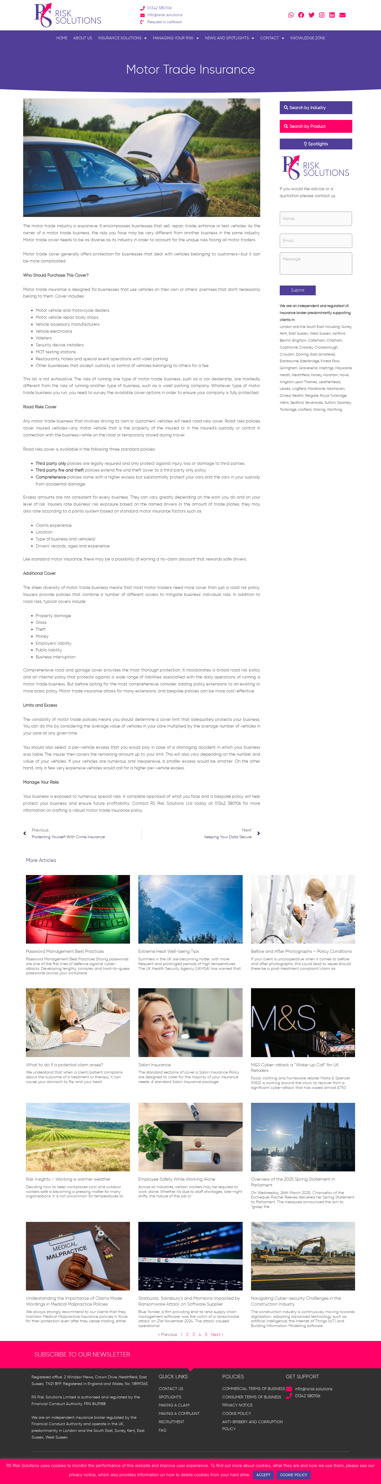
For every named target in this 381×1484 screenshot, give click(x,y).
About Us (82, 38)
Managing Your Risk (173, 38)
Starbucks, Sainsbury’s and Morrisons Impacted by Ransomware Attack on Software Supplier (189, 1301)
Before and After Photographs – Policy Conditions (301, 951)
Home (61, 38)
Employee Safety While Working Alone (176, 1179)
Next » (217, 1334)
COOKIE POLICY (293, 1475)
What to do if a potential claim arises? (64, 1064)
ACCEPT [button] (263, 1475)
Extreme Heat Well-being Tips (168, 951)
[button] (316, 107)
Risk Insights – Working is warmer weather (68, 1179)
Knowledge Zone (307, 38)
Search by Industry (308, 107)
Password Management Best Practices (65, 951)
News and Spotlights (227, 38)
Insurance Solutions (119, 38)
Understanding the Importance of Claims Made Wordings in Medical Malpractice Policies (74, 1301)
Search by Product (308, 126)
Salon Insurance (154, 1064)
